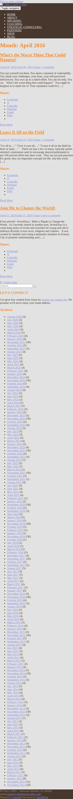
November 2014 (16, 673)
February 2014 (15, 702)
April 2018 (13, 546)
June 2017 (13, 574)
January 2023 (14, 444)
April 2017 (13, 581)
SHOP (11, 33)
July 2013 (12, 721)
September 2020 (16, 510)
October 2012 (15, 749)
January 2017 (14, 590)
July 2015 (12, 647)
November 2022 (16, 450)
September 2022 (16, 456)
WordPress (42, 797)
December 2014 (16, 670)
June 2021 (13, 488)
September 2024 (16, 386)
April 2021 (13, 495)
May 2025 (13, 361)
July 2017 (12, 571)
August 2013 (14, 718)
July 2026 (12, 319)
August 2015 (14, 644)
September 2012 (16, 753)
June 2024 (13, 396)
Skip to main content (11, 1)
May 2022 (13, 466)
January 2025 (14, 374)
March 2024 (14, 405)
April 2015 (13, 657)
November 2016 (16, 596)
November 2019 (16, 523)
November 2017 (16, 558)
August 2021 (14, 482)
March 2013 (14, 733)
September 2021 (16, 479)
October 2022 (15, 453)
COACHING (15, 23)
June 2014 (13, 689)
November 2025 (16, 342)
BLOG (11, 36)
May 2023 (13, 434)
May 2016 (13, 616)
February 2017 (15, 587)
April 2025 (13, 364)
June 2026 (13, 323)
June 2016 (13, 612)
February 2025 (15, 370)
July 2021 (12, 485)
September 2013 (16, 714)
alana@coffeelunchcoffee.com (24, 794)
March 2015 (14, 660)
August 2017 (14, 568)
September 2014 (16, 679)
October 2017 (15, 561)
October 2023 (15, 421)
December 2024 (16, 377)
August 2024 (14, 389)
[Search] (34, 286)
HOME (11, 14)
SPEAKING (14, 20)
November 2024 (16, 380)
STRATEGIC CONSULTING (24, 27)
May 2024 (13, 399)
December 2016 (16, 593)
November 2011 (16, 784)
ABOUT (12, 17)
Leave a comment (50, 215)
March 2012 (14, 772)
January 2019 (14, 533)
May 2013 (13, 727)
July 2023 (12, 431)
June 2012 (13, 762)
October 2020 (15, 507)
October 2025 (15, 345)
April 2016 (13, 619)
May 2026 (13, 326)
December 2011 (16, 781)
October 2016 (15, 600)
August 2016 (14, 606)
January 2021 (14, 501)
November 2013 (16, 711)
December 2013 (16, 708)
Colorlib (16, 797)
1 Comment (47, 67)
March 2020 (14, 517)
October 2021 (15, 475)
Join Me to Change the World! (27, 208)
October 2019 (15, 526)
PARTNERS (14, 30)
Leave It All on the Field (22, 132)
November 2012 (16, 746)
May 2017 (13, 577)
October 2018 (15, 539)
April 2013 (13, 730)
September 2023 (16, 424)
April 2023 (13, 437)
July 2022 (12, 463)
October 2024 (15, 383)
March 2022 (14, 469)
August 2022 (14, 460)
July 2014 (12, 686)
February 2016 (15, 625)
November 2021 (16, 472)
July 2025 (12, 354)
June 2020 (13, 514)
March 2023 (14, 440)
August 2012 (14, 756)
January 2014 (14, 705)
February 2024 (15, 409)
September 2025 (16, 348)
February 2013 (15, 737)
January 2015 (14, 667)
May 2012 (13, 765)
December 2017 (16, 555)
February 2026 (15, 335)
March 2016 (14, 622)
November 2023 (16, 418)
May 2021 (13, 491)
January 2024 (14, 412)
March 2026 (14, 332)
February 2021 (15, 498)
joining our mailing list (54, 299)
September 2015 (16, 641)
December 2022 (16, 447)
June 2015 (13, 651)
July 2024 (12, 393)
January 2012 (14, 778)
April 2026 (13, 329)
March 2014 (14, 698)
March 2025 (14, 367)
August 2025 (14, 351)
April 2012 (13, 769)
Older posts (10, 282)
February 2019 (15, 530)
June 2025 (13, 358)
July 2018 (12, 542)
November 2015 (16, 635)
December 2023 (16, 415)
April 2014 (13, 695)
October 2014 (15, 676)
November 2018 (16, 536)
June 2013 (13, 724)
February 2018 (15, 552)
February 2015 (15, 663)
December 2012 (16, 743)
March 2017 (14, 584)
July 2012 (12, 759)
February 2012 (15, 775)
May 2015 (13, 654)
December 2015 (16, 632)
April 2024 (13, 402)
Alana (36, 67)
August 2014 (14, 683)
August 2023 (14, 428)
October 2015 (15, 638)
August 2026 (14, 316)
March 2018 (14, 549)
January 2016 (14, 628)
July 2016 (12, 609)
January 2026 (14, 338)
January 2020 (14, 520)
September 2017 (16, 565)
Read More (6, 124)
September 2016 (16, 603)
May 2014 (13, 692)
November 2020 (16, 504)
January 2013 (14, 740)
